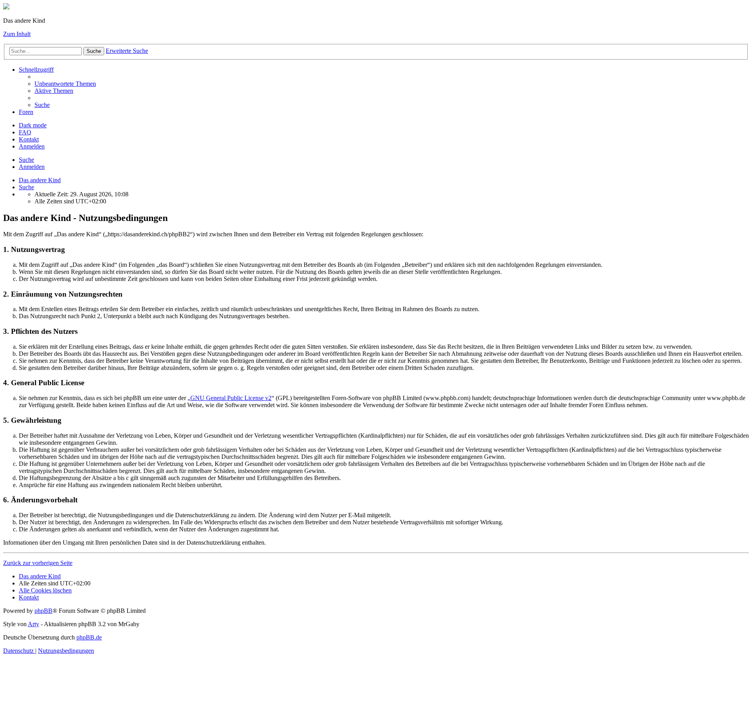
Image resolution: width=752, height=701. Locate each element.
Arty (33, 624)
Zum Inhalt (17, 34)
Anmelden (32, 166)
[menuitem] (65, 83)
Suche (94, 51)
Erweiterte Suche (127, 50)
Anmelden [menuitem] (32, 146)
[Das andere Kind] (6, 7)
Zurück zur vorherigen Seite (37, 563)
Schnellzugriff (36, 69)
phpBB (43, 610)
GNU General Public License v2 (230, 398)
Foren (26, 112)
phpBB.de (89, 637)
